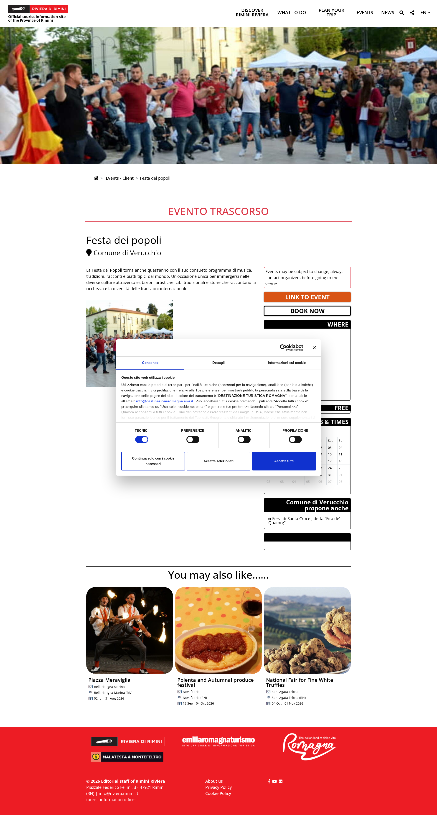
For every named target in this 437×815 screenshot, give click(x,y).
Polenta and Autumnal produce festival (215, 682)
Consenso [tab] (150, 362)
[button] (401, 13)
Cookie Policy (218, 793)
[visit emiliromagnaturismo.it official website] (218, 742)
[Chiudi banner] (314, 347)
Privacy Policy (218, 787)
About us (214, 781)
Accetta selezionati (218, 461)
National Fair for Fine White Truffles (299, 682)
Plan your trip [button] (331, 13)
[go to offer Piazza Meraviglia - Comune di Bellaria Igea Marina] (129, 630)
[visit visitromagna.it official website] (309, 747)
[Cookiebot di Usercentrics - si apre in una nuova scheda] (283, 347)
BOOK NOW (307, 311)
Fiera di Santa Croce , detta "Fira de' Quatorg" (304, 520)
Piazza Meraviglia (109, 679)
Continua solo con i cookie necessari (153, 461)
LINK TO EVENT (307, 297)
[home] (96, 178)
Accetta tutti (284, 461)
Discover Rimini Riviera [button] (252, 13)
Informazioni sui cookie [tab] (286, 362)
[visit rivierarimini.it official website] (128, 738)
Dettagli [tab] (218, 362)
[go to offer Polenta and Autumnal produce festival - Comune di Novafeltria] (218, 630)
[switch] (192, 439)
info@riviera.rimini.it (118, 793)
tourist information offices (111, 799)
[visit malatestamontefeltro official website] (128, 760)
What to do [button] (291, 12)
